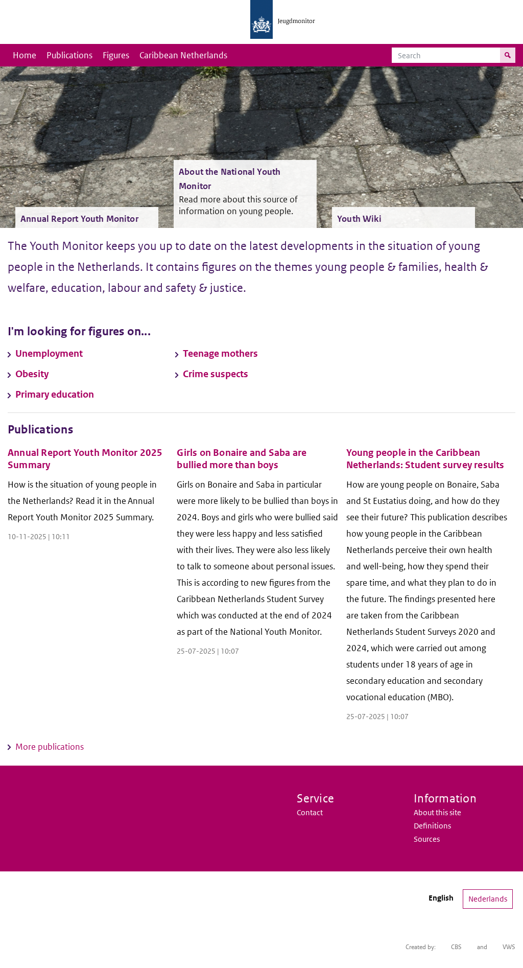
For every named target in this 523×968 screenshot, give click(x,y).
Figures (116, 55)
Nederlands (487, 899)
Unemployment (49, 353)
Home (24, 55)
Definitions (432, 826)
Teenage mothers (220, 353)
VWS (509, 946)
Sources (427, 839)
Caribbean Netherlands (183, 55)
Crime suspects (215, 374)
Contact (310, 812)
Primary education (54, 394)
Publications (69, 55)
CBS (456, 946)
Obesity (32, 374)
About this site (437, 812)
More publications (49, 746)
